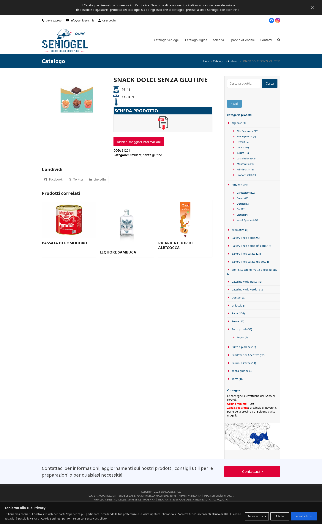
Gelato (240, 147)
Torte (235, 379)
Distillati (241, 203)
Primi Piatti (243, 169)
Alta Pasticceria (245, 131)
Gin (239, 209)
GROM (240, 153)
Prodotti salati (244, 175)
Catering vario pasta (244, 281)
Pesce (235, 321)
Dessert (241, 142)
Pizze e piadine (241, 347)
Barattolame (244, 192)
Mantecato (243, 164)
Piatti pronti (239, 329)
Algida (236, 123)
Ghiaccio (237, 305)
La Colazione (244, 158)
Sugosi (240, 337)
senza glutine (152, 155)
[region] (161, 513)
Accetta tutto (304, 516)
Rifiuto (280, 516)
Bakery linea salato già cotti (249, 261)
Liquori (241, 214)
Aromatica (238, 230)
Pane (235, 313)
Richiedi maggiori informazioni (139, 142)
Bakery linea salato (243, 253)
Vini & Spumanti (246, 220)
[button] (278, 40)
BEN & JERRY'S (244, 136)
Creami (241, 198)
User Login (109, 20)
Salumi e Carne (241, 363)
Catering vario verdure (246, 289)
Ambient (135, 155)
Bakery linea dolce (243, 238)
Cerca (270, 83)
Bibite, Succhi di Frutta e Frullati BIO (254, 269)
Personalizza (255, 516)
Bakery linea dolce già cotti (249, 246)
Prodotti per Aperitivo (245, 355)
